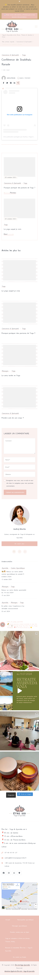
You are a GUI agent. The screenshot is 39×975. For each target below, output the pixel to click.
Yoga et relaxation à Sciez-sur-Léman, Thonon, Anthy (17, 939)
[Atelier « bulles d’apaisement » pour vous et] (19, 771)
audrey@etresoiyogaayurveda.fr (16, 858)
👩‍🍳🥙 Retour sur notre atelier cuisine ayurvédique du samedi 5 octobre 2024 (13, 574)
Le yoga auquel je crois (11, 291)
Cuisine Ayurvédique (18, 568)
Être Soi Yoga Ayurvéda (22, 965)
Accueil (8, 920)
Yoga (24, 55)
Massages (5, 371)
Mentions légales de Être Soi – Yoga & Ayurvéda (19, 971)
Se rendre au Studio (19, 957)
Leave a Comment (25, 78)
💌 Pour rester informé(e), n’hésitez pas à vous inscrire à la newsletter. (19, 16)
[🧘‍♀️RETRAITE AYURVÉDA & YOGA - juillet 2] (19, 690)
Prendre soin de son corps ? (13, 418)
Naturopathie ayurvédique (25, 920)
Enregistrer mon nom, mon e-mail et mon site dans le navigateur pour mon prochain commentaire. (19, 483)
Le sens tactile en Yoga (11, 375)
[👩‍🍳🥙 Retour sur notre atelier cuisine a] (19, 650)
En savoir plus (19, 544)
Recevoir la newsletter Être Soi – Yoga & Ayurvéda (18, 949)
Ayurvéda (5, 568)
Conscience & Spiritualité (10, 55)
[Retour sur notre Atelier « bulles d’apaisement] (19, 730)
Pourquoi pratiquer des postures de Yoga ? (18, 333)
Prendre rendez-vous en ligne (19, 932)
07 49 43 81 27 (11, 852)
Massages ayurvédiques (19, 926)
